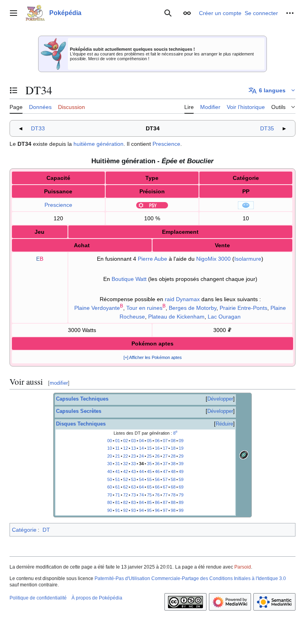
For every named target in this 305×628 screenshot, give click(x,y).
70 (109, 494)
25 (149, 456)
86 (157, 502)
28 (173, 456)
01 (117, 440)
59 (181, 479)
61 (117, 487)
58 (173, 479)
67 (165, 487)
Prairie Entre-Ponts (243, 308)
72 (125, 494)
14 (141, 448)
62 (125, 487)
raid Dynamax (182, 299)
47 (165, 471)
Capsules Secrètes (78, 411)
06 (157, 440)
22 (125, 456)
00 (109, 440)
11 (117, 448)
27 (165, 456)
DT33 (38, 128)
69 (181, 487)
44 (141, 471)
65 (149, 487)
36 (157, 463)
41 (117, 471)
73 (133, 494)
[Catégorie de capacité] (246, 205)
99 (181, 510)
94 (141, 510)
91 (117, 510)
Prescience (166, 144)
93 (133, 510)
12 (125, 448)
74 (141, 494)
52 (125, 479)
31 (117, 463)
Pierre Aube (152, 259)
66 (157, 487)
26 (157, 456)
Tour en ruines (144, 308)
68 (173, 487)
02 (125, 440)
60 (109, 487)
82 (125, 502)
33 (133, 463)
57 (165, 479)
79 (181, 494)
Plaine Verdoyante (97, 308)
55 (149, 479)
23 (133, 456)
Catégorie (24, 530)
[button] (13, 13)
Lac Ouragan (224, 316)
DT (46, 530)
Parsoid (242, 567)
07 (165, 440)
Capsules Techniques (82, 399)
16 (157, 448)
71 (117, 494)
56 (157, 479)
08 (173, 440)
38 (173, 463)
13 (133, 448)
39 (181, 463)
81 (117, 502)
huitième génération (98, 144)
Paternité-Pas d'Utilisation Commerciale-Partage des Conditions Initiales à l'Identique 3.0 (190, 578)
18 (173, 448)
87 (165, 502)
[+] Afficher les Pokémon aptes (153, 357)
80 (109, 502)
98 (173, 510)
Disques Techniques (81, 424)
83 (133, 502)
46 (157, 471)
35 (149, 463)
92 (125, 510)
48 (173, 471)
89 (181, 502)
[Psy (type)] (152, 205)
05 (149, 440)
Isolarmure (247, 259)
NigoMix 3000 (213, 259)
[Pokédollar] (230, 330)
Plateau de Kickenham (176, 316)
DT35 (267, 128)
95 (149, 510)
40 (109, 471)
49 (181, 471)
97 (165, 510)
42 (125, 471)
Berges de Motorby (192, 308)
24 (141, 456)
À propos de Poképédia (96, 598)
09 (181, 440)
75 (149, 494)
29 (181, 456)
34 (141, 463)
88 (173, 502)
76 (157, 494)
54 (141, 479)
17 (165, 448)
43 (133, 471)
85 (149, 502)
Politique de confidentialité (38, 598)
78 (173, 494)
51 (117, 479)
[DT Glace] (243, 454)
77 (165, 494)
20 (109, 456)
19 (181, 448)
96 (157, 510)
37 (165, 463)
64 (141, 487)
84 (141, 502)
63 (133, 487)
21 (117, 456)
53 (133, 479)
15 (149, 448)
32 (125, 463)
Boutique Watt (129, 279)
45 (149, 471)
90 (109, 510)
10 (109, 448)
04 (141, 440)
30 (109, 463)
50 (109, 479)
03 (133, 440)
